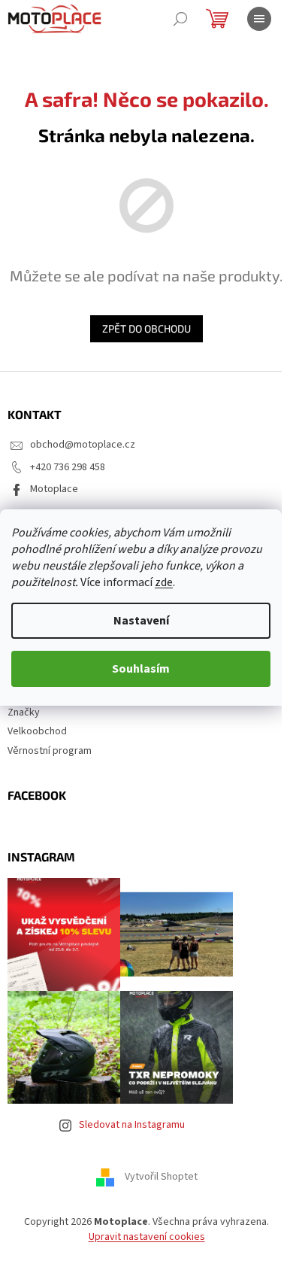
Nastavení (141, 620)
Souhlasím (141, 669)
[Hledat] (180, 19)
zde (164, 582)
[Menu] (259, 19)
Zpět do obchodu (146, 328)
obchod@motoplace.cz (82, 444)
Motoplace (54, 489)
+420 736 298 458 (67, 467)
